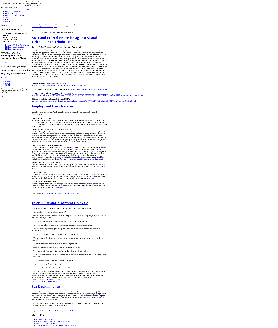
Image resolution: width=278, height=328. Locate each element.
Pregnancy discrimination (92, 298)
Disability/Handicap (42, 27)
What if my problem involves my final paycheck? (53, 321)
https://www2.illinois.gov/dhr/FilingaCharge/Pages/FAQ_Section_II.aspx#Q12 (59, 85)
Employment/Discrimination (45, 25)
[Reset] (22, 25)
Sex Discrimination (46, 286)
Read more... (5, 62)
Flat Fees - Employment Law (15, 47)
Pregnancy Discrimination (45, 319)
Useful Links (74, 311)
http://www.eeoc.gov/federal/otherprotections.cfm (90, 89)
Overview (44, 311)
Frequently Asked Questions (59, 311)
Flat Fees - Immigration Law (15, 49)
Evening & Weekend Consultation (17, 45)
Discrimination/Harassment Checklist (60, 203)
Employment (53, 27)
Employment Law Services (45, 323)
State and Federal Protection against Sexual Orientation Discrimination (64, 40)
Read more (4, 77)
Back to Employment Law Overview (44, 281)
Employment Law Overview (53, 106)
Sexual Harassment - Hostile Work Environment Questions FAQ (58, 325)
